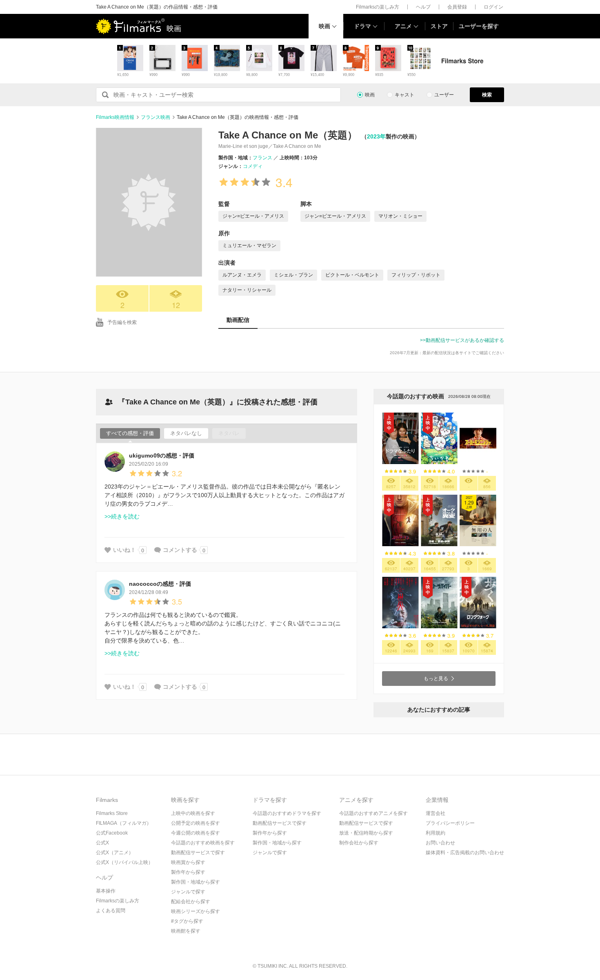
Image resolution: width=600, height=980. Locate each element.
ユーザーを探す (479, 26)
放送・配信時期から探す (366, 833)
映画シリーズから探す (195, 911)
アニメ (403, 26)
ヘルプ (423, 7)
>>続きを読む (122, 516)
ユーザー (444, 95)
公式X (102, 843)
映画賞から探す (188, 862)
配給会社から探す (190, 901)
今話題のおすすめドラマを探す (287, 813)
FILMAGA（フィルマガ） (123, 823)
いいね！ (124, 550)
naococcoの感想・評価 (160, 583)
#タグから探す (187, 921)
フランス (262, 158)
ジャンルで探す (188, 892)
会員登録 (457, 7)
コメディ (252, 166)
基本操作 (106, 891)
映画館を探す (185, 931)
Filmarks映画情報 (115, 117)
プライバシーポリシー (450, 823)
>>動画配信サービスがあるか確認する (462, 340)
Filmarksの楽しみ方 (377, 7)
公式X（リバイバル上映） (124, 862)
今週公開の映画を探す (195, 833)
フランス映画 (155, 117)
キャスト (404, 95)
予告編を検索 (122, 322)
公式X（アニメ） (114, 852)
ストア (439, 26)
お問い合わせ (440, 843)
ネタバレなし (186, 433)
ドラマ (362, 26)
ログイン (493, 7)
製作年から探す (188, 872)
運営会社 (435, 813)
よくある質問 (110, 910)
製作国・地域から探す (195, 882)
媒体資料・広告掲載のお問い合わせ (465, 852)
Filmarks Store (112, 813)
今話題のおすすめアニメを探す (373, 813)
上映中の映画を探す (193, 813)
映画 (324, 26)
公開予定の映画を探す (195, 823)
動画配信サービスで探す (198, 852)
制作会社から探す (358, 843)
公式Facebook (112, 833)
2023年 (376, 136)
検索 (487, 95)
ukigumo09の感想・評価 (161, 455)
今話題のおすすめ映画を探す (203, 843)
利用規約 (435, 833)
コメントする (180, 550)
